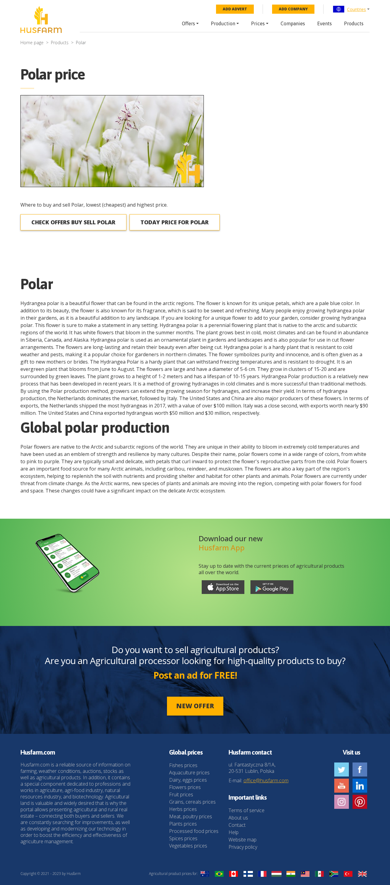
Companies (293, 23)
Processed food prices (193, 831)
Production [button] (223, 23)
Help (234, 832)
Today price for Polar (174, 222)
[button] (351, 9)
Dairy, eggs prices (188, 780)
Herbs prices (183, 809)
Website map (243, 839)
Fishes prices (183, 765)
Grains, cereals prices (192, 801)
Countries (356, 9)
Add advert (235, 9)
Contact (237, 825)
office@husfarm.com (266, 780)
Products (353, 23)
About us (238, 817)
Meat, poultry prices (190, 816)
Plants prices (183, 823)
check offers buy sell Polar (73, 222)
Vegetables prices (188, 845)
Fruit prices (181, 794)
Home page (32, 42)
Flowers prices (185, 787)
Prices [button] (258, 23)
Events (324, 23)
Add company (293, 9)
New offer (195, 706)
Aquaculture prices (189, 772)
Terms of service (246, 810)
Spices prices (183, 838)
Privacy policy (243, 847)
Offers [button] (188, 23)
